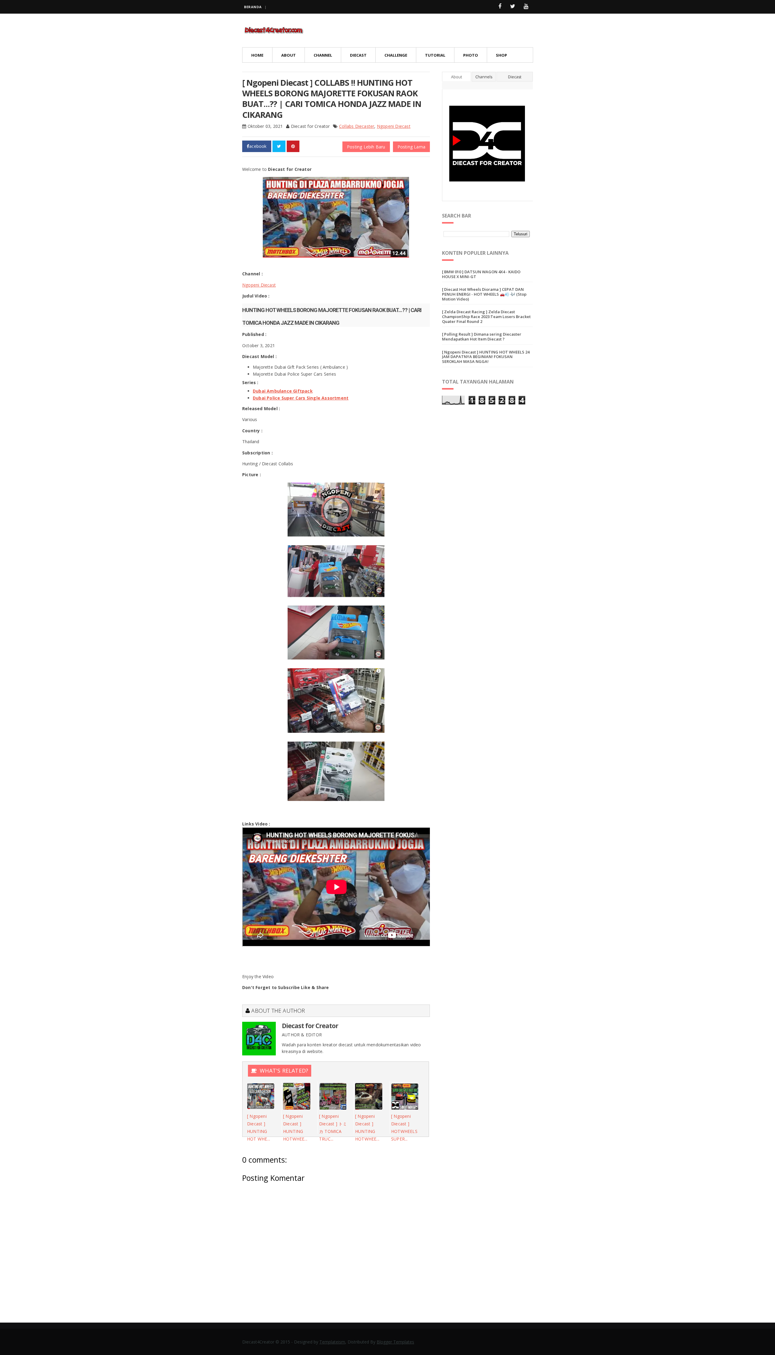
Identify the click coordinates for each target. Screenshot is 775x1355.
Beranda (253, 7)
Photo (470, 55)
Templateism (332, 1342)
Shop (501, 55)
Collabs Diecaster (356, 126)
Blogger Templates (395, 1342)
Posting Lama (411, 147)
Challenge (395, 55)
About (288, 55)
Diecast (358, 55)
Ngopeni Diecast (394, 126)
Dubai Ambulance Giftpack (283, 391)
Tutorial (435, 55)
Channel (323, 55)
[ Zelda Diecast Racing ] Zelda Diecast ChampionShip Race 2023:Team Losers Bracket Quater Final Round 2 (486, 316)
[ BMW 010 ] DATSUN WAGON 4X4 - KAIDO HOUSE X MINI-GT (481, 274)
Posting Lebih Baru (366, 147)
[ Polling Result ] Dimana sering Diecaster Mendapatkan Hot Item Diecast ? (481, 336)
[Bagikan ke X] (278, 146)
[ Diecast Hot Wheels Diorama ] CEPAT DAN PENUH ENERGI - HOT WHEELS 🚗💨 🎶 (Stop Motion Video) (484, 294)
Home (257, 55)
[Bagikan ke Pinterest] (293, 146)
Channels (483, 76)
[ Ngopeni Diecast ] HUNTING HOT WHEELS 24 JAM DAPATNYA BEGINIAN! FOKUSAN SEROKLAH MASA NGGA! (485, 356)
